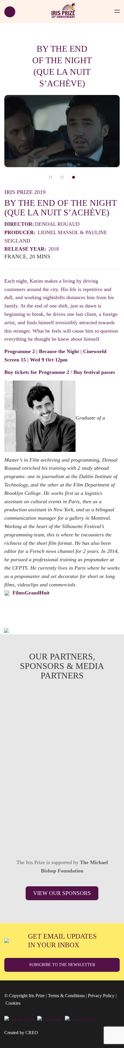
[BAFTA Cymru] (62, 830)
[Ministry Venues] (62, 709)
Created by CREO (21, 1032)
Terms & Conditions (66, 995)
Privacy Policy (101, 995)
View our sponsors (62, 893)
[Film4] (62, 750)
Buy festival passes (94, 372)
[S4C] (62, 790)
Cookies (12, 1003)
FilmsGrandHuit (31, 593)
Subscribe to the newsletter (62, 965)
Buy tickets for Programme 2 (36, 372)
